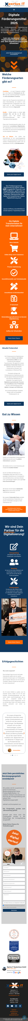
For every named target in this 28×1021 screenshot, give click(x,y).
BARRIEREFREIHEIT (14, 1015)
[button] (14, 9)
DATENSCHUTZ (14, 1011)
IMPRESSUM (14, 1013)
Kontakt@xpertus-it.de (14, 995)
